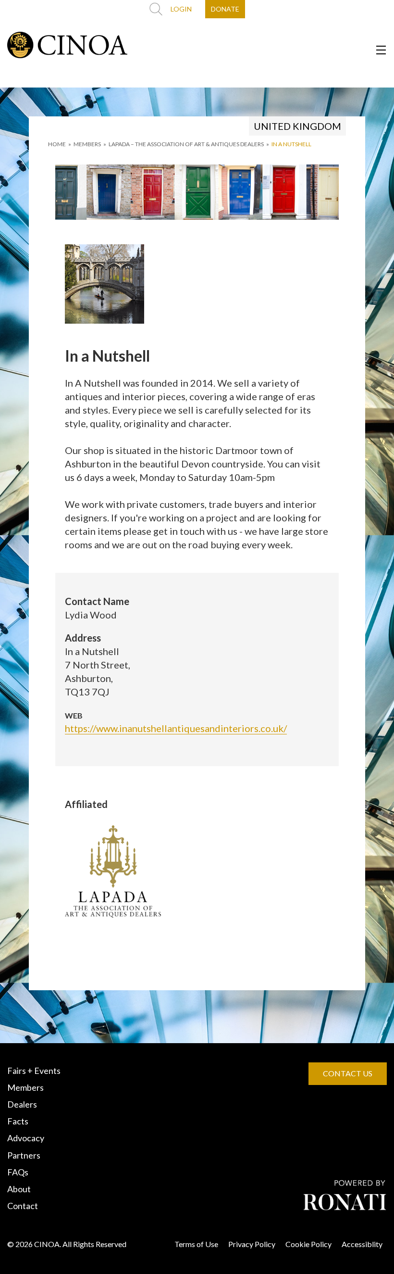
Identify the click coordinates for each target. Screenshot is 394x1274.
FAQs (17, 1172)
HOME (57, 144)
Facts (17, 1121)
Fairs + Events (34, 1070)
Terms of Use (196, 1244)
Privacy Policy (251, 1244)
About (19, 1189)
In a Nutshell (291, 144)
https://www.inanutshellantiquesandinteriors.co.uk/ (176, 728)
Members (25, 1087)
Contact (22, 1205)
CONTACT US (347, 1073)
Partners (23, 1155)
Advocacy (25, 1138)
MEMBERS (87, 144)
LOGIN (181, 9)
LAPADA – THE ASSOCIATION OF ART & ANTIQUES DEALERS (186, 144)
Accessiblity (362, 1244)
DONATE (225, 9)
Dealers (22, 1104)
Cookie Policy (308, 1244)
